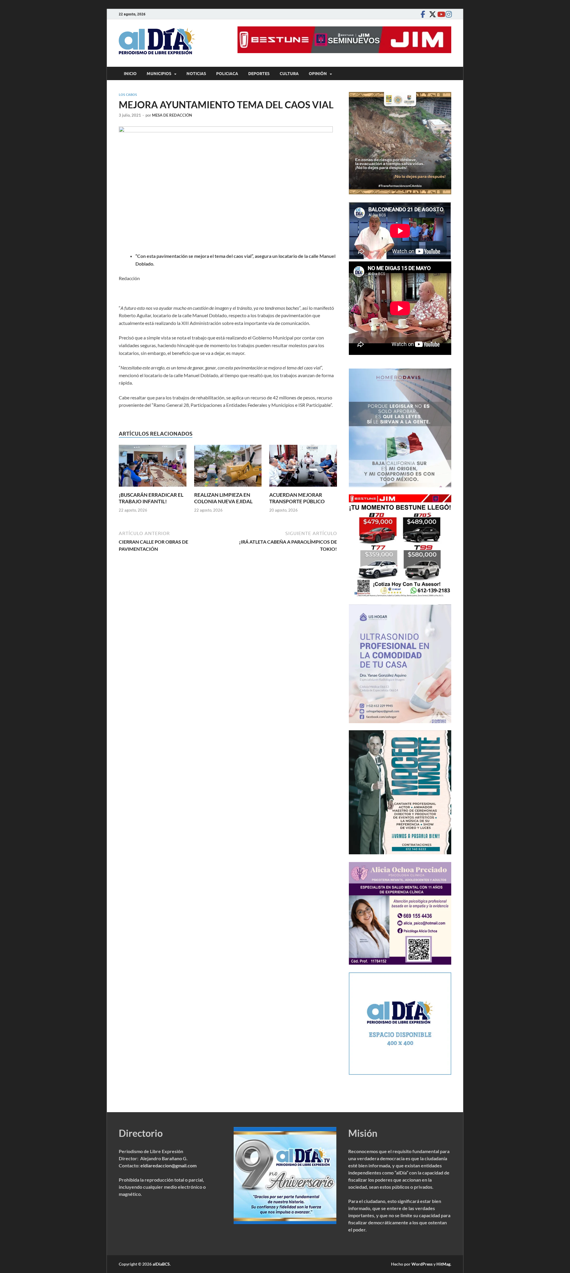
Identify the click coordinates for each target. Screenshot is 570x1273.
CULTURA (289, 73)
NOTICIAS (196, 73)
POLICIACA (227, 73)
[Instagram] (447, 14)
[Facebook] (422, 14)
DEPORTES (259, 73)
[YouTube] (439, 14)
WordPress (422, 1263)
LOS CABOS (128, 95)
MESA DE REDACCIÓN (172, 115)
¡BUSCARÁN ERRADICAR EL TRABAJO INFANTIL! (151, 498)
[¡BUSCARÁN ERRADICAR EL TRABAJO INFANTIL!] (152, 467)
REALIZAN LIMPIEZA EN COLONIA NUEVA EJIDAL (223, 498)
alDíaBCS (161, 1263)
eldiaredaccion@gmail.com (168, 1165)
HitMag (443, 1263)
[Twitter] (431, 14)
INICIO (130, 73)
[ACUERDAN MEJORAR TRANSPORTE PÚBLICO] (303, 467)
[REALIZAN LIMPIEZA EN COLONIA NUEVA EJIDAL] (228, 467)
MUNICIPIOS (159, 73)
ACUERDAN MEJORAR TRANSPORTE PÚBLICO (297, 498)
